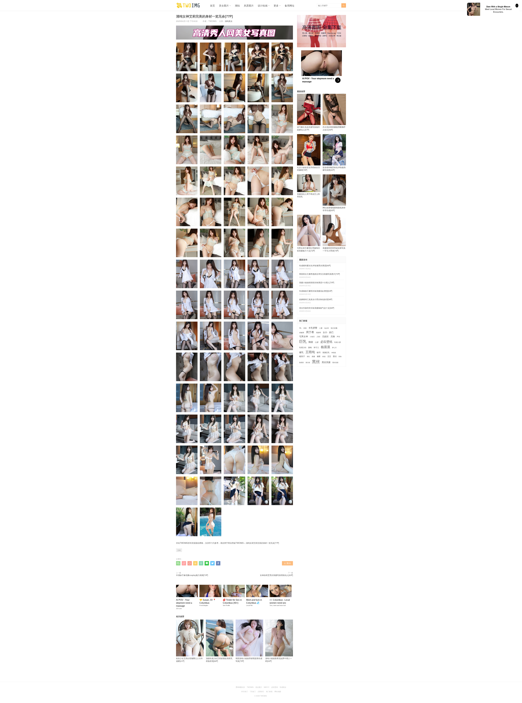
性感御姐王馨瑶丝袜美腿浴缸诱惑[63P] (315, 291)
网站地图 (277, 691)
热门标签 (269, 691)
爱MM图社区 (240, 687)
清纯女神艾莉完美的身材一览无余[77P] (262, 543)
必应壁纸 (326, 342)
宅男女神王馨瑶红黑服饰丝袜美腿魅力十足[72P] (308, 249)
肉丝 (324, 356)
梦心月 (334, 347)
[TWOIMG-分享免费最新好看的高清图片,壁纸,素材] (188, 5)
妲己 (331, 332)
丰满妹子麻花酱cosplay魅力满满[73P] (192, 575)
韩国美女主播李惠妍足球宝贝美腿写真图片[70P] (319, 274)
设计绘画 (263, 5)
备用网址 (289, 5)
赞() (287, 563)
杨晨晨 (325, 347)
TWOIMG (240, 543)
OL (300, 328)
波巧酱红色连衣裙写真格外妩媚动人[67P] (308, 128)
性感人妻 (337, 342)
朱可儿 (316, 347)
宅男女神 (303, 336)
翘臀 (318, 356)
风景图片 (249, 5)
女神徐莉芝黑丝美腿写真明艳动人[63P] (276, 575)
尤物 (332, 336)
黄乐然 (308, 362)
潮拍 (237, 5)
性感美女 (283, 687)
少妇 (318, 336)
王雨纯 (310, 352)
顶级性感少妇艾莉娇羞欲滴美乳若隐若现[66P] (219, 659)
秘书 (319, 352)
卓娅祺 (301, 332)
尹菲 (338, 336)
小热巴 (312, 336)
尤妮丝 (325, 336)
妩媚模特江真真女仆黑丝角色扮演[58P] (315, 299)
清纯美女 (228, 21)
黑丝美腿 (326, 362)
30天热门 (244, 691)
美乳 (308, 356)
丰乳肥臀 (313, 327)
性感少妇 (302, 347)
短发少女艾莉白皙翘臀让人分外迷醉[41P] (189, 659)
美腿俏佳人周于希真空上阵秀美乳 (308, 195)
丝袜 (305, 328)
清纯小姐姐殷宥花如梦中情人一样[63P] (278, 659)
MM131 (266, 687)
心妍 (317, 342)
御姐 (310, 341)
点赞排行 (261, 691)
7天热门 (253, 691)
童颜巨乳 (326, 352)
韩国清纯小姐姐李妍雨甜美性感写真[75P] (249, 659)
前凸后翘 (334, 328)
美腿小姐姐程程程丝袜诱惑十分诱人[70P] (316, 282)
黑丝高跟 (335, 362)
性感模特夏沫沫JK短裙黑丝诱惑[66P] (315, 265)
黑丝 (316, 361)
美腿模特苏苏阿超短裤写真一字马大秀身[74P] (334, 249)
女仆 (325, 332)
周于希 (310, 332)
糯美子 (302, 356)
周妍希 (318, 332)
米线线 (333, 353)
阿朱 (340, 356)
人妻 (320, 328)
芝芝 (329, 356)
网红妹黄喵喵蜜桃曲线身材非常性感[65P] (334, 209)
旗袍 (310, 347)
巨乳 (303, 341)
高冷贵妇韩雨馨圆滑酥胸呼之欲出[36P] (334, 128)
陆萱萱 (301, 362)
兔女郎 (326, 328)
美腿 (313, 356)
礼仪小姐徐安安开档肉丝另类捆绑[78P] (308, 168)
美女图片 (224, 5)
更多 (276, 5)
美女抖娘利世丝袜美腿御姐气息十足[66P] (316, 308)
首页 (212, 5)
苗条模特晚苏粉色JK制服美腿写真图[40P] (334, 168)
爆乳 (301, 352)
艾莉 (179, 550)
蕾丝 (335, 356)
